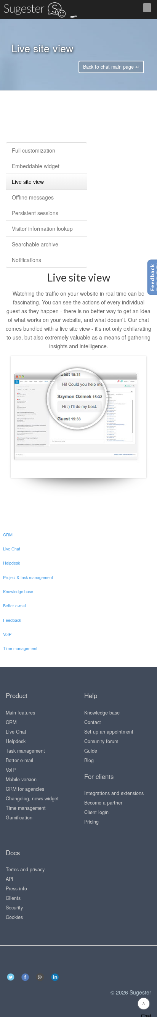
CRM (11, 722)
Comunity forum (101, 741)
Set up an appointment (108, 731)
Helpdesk (16, 741)
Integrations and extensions (114, 793)
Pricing (91, 821)
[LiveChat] (17, 9)
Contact (92, 722)
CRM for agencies (25, 788)
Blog (89, 760)
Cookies (14, 917)
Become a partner (103, 802)
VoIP (11, 769)
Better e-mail (19, 760)
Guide (90, 750)
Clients (13, 898)
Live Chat (16, 731)
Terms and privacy (25, 869)
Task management (25, 750)
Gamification (19, 817)
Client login (96, 812)
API (9, 878)
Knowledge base (102, 712)
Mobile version (21, 779)
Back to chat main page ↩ (111, 66)
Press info (16, 888)
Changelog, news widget (32, 798)
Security (14, 907)
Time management (26, 808)
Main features (20, 712)
